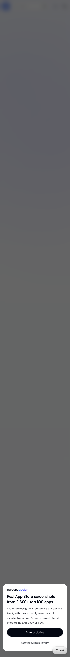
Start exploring (35, 632)
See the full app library (35, 642)
